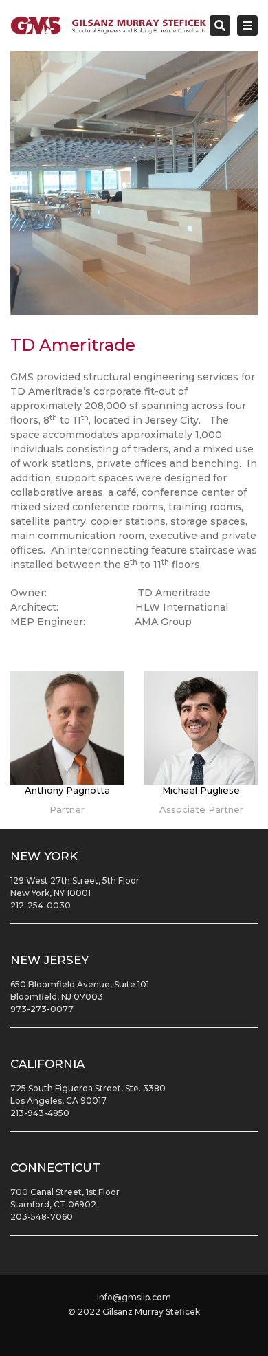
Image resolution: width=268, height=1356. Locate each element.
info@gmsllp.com (134, 1297)
